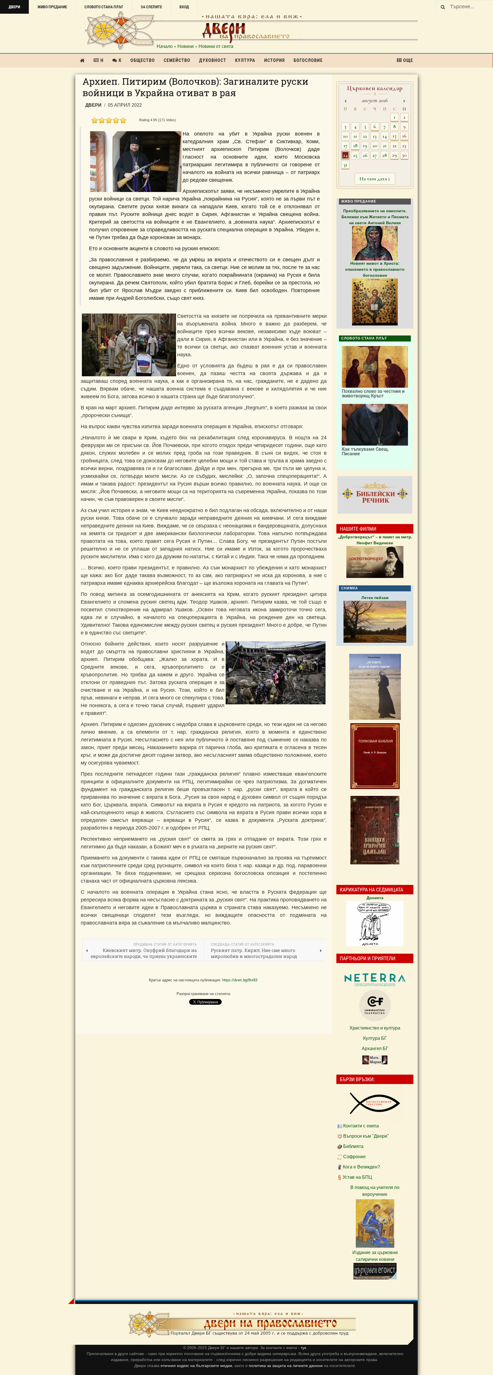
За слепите (151, 7)
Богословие (308, 60)
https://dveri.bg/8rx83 (239, 980)
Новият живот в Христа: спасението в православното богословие (375, 269)
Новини (185, 46)
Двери (14, 7)
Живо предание (52, 7)
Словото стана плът (103, 7)
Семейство (177, 60)
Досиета (375, 897)
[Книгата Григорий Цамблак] (375, 830)
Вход (184, 7)
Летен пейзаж (375, 597)
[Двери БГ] (242, 1324)
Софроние (354, 1156)
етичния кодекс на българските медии (196, 1365)
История (274, 60)
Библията (353, 1146)
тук (303, 1347)
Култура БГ (375, 1038)
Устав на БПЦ (357, 1177)
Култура (245, 60)
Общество (142, 60)
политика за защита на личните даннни (286, 1365)
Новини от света (216, 46)
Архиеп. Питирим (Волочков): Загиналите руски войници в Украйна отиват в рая (195, 87)
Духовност (212, 60)
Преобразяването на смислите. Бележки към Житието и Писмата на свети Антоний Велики (375, 217)
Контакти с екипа (361, 1125)
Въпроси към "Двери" (366, 1136)
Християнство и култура (374, 1028)
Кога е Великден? (361, 1166)
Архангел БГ (375, 1048)
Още (408, 60)
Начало (165, 46)
